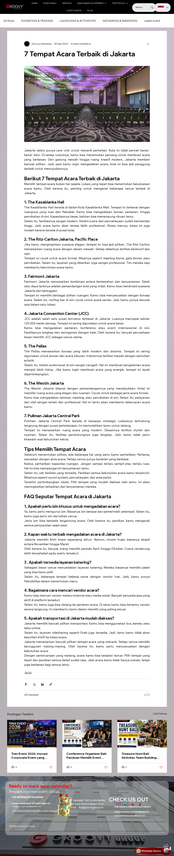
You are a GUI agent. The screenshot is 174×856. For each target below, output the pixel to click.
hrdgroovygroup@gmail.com (27, 806)
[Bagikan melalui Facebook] (25, 684)
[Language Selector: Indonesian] (162, 7)
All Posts (8, 20)
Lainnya (149, 20)
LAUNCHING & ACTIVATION (78, 20)
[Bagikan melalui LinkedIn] (42, 684)
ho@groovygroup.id (91, 807)
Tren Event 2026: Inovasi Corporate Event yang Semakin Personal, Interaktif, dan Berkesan (29, 756)
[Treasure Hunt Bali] (142, 733)
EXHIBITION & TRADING (37, 20)
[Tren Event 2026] (32, 733)
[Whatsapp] (110, 804)
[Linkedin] (125, 804)
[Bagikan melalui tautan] (50, 684)
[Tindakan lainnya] (148, 44)
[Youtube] (132, 804)
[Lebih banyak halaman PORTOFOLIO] (127, 3)
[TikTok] (139, 804)
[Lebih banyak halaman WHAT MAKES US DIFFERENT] (105, 3)
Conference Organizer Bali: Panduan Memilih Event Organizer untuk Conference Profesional (86, 756)
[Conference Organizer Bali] (87, 734)
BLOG (28, 672)
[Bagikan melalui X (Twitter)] (34, 684)
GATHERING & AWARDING (120, 20)
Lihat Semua (160, 713)
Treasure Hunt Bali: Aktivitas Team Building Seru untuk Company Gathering (138, 756)
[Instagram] (117, 804)
